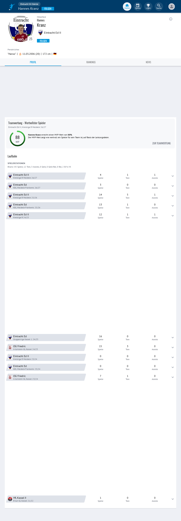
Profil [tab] (33, 62)
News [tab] (148, 62)
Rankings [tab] (91, 62)
